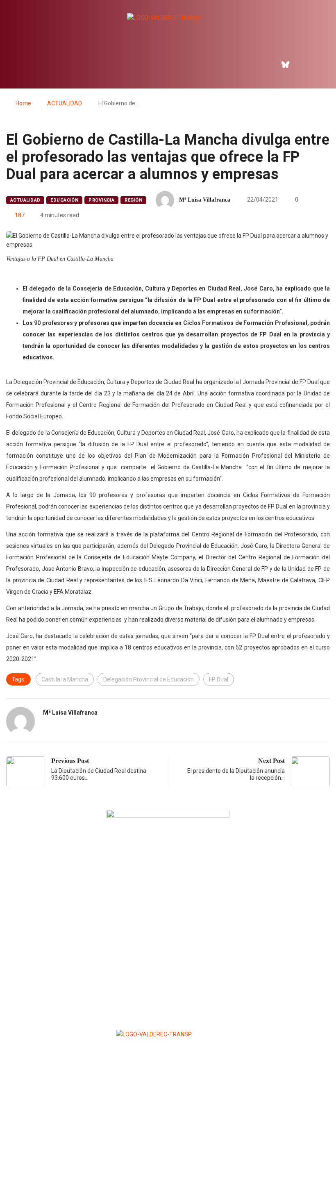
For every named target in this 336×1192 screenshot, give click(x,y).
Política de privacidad (168, 1165)
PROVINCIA (101, 200)
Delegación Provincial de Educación (148, 679)
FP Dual (218, 679)
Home (23, 103)
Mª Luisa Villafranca (204, 200)
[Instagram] (303, 64)
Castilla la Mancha (64, 679)
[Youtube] (320, 64)
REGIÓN (133, 200)
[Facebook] (267, 64)
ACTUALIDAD (64, 103)
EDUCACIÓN (64, 200)
